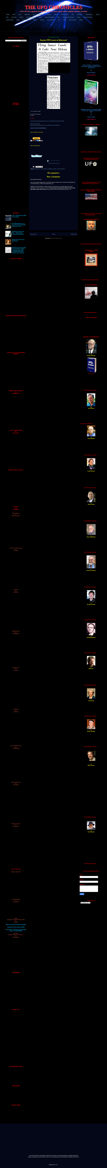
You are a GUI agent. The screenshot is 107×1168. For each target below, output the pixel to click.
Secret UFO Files (51, 20)
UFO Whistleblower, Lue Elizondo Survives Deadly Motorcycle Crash (18, 225)
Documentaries (64, 14)
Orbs (58, 17)
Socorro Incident (61, 169)
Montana (50, 169)
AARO (7, 14)
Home (53, 234)
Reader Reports (26, 20)
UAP (59, 20)
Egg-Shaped (37, 169)
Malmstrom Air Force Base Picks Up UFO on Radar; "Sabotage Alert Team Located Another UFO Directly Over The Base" (19, 250)
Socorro (55, 169)
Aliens (19, 14)
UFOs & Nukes (72, 20)
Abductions (27, 14)
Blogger (56, 1164)
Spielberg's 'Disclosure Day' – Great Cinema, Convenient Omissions (18, 233)
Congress (48, 14)
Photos (79, 17)
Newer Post (33, 234)
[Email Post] (33, 166)
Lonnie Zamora (44, 169)
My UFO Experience (31, 17)
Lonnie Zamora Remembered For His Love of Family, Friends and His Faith (47, 121)
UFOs (64, 20)
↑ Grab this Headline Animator (53, 163)
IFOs (7, 17)
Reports (35, 20)
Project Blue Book (88, 17)
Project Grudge (9, 20)
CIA (34, 14)
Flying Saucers (89, 14)
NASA (40, 17)
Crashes (56, 14)
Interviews (14, 17)
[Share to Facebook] (42, 167)
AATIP (13, 14)
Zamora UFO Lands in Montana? (53, 40)
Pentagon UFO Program (68, 17)
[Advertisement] (53, 27)
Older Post (74, 234)
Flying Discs (80, 14)
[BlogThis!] (38, 167)
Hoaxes (98, 14)
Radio (18, 20)
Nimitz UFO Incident (49, 17)
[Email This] (36, 167)
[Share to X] (40, 167)
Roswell (42, 20)
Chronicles (40, 14)
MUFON (21, 17)
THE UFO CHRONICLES (53, 7)
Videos (80, 20)
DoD (73, 14)
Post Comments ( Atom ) (56, 238)
